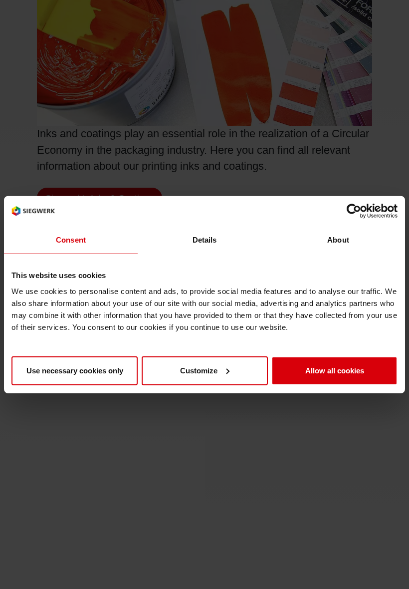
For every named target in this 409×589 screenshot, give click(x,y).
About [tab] (338, 240)
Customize (198, 370)
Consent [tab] (71, 240)
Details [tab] (205, 240)
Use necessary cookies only (74, 370)
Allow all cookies (334, 370)
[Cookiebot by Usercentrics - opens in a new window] (354, 211)
